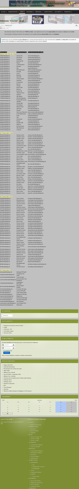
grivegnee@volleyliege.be (34, 59)
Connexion (6, 352)
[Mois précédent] (3, 400)
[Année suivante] (76, 400)
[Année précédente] (2, 400)
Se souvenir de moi (7, 350)
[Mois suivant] (75, 400)
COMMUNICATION (8, 25)
